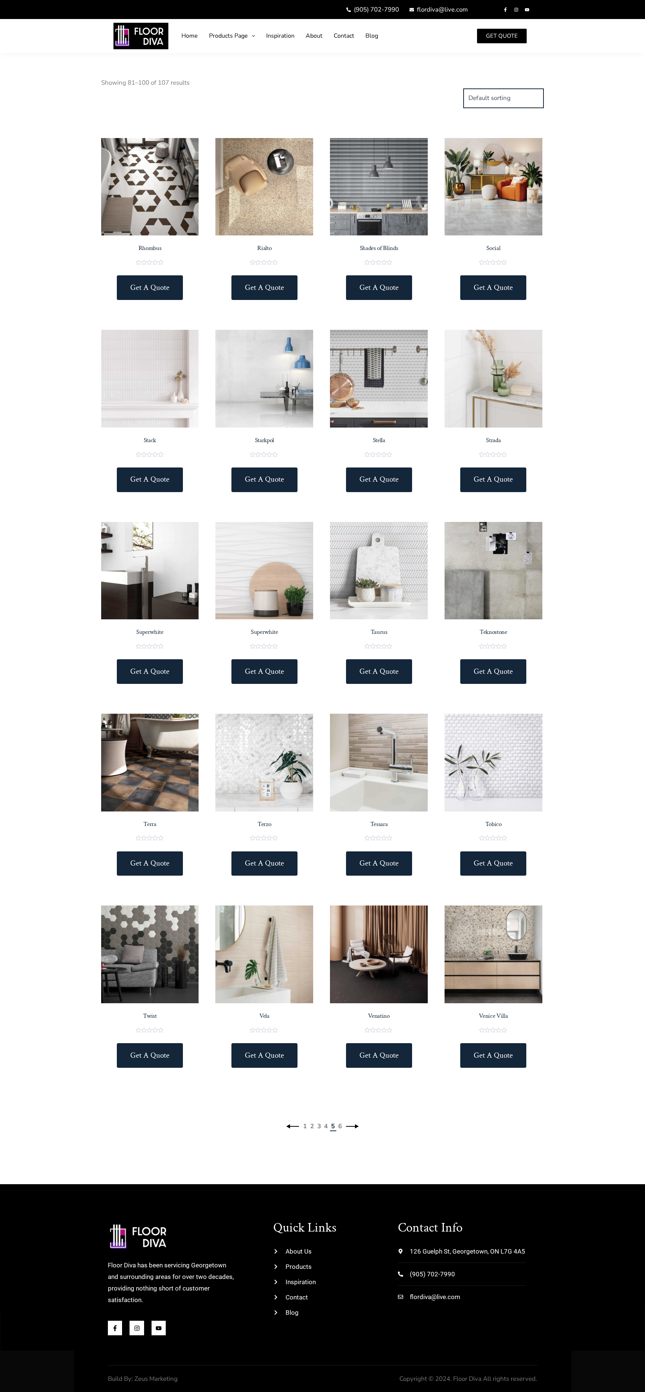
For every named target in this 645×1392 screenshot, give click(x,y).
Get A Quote (149, 287)
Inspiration (280, 36)
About (314, 36)
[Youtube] (527, 9)
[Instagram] (516, 9)
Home (189, 36)
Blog (371, 36)
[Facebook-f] (505, 9)
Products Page (228, 36)
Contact (344, 36)
